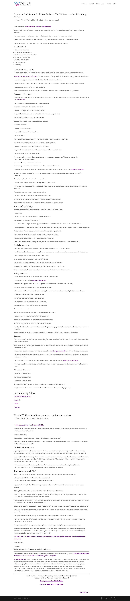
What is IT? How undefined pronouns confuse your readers (42, 415)
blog (37, 20)
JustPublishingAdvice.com (22, 396)
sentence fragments (39, 280)
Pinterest (17, 407)
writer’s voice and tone (70, 360)
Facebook (17, 400)
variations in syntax (77, 169)
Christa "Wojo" (20, 20)
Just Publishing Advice (32, 26)
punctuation (21, 99)
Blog (114, 4)
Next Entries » (84, 592)
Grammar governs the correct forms (25, 76)
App (103, 4)
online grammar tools (58, 351)
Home (83, 4)
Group (109, 4)
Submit (91, 4)
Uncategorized (54, 20)
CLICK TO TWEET (19, 536)
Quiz (97, 4)
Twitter (16, 403)
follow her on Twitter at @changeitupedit (42, 556)
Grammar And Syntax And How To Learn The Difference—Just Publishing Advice (50, 15)
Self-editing (44, 20)
